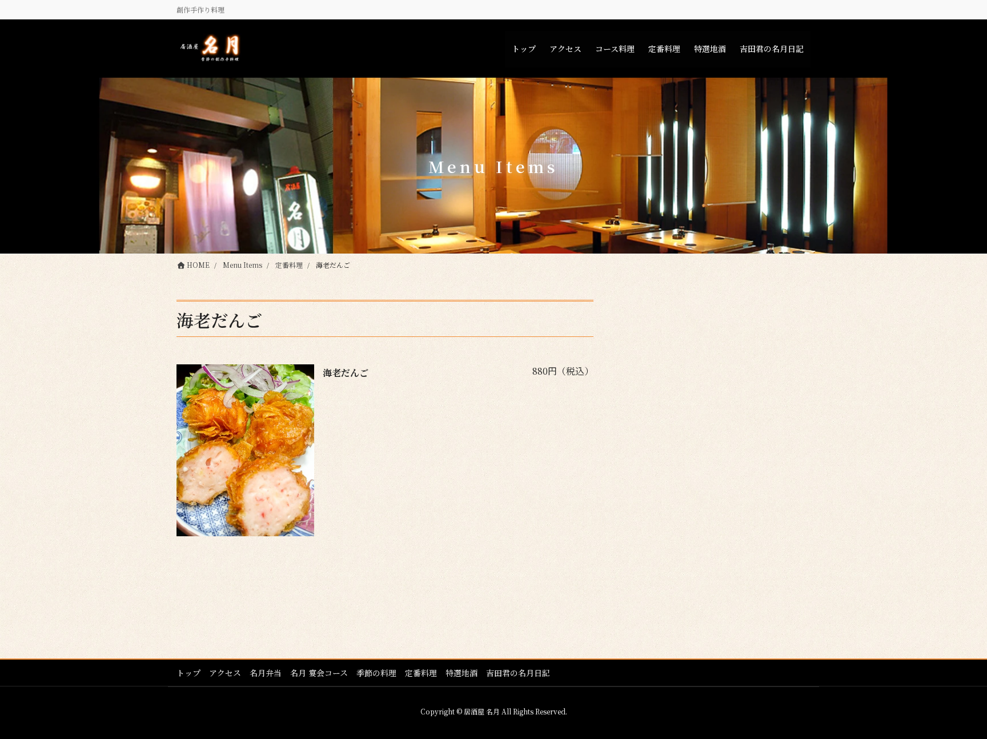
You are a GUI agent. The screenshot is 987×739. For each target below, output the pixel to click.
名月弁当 (266, 672)
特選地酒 (462, 672)
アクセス (225, 672)
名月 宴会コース (319, 672)
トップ (188, 672)
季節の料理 (376, 672)
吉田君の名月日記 (518, 672)
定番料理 (421, 672)
